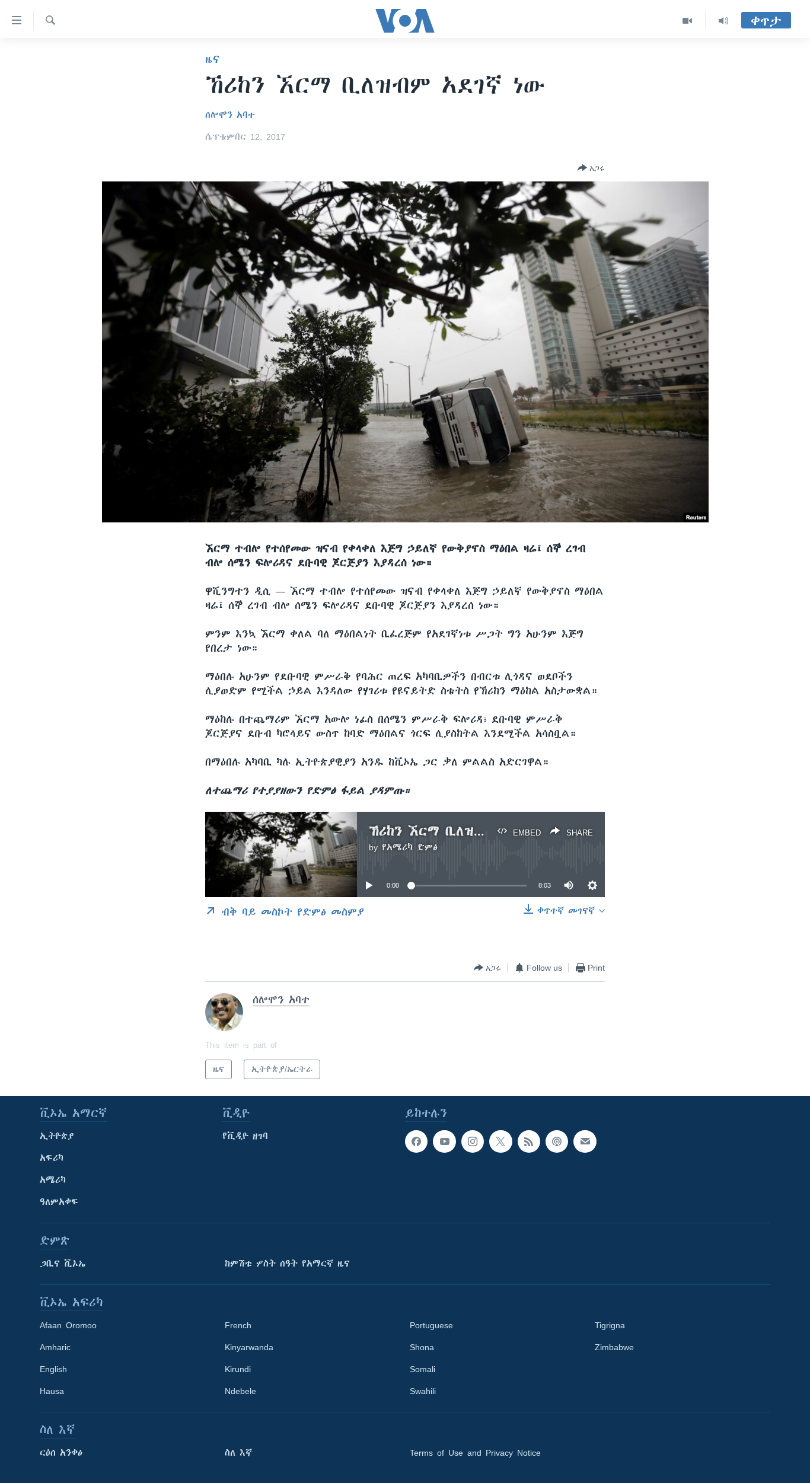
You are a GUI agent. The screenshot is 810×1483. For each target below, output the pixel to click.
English (53, 1369)
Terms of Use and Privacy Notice (475, 1452)
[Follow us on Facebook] (416, 1141)
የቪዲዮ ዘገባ (245, 1136)
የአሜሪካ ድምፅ (410, 847)
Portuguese (431, 1325)
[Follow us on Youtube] (444, 1141)
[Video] (687, 21)
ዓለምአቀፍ (59, 1202)
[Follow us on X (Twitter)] (500, 1141)
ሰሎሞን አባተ (230, 115)
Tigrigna (610, 1325)
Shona (422, 1347)
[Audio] (723, 21)
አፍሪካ (51, 1158)
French (238, 1325)
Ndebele (240, 1391)
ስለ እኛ (238, 1452)
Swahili (423, 1391)
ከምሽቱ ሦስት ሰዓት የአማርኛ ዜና (287, 1263)
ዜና (212, 59)
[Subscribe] (584, 1141)
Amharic (55, 1347)
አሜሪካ (53, 1180)
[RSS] (529, 1141)
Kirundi (238, 1369)
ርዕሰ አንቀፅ (61, 1452)
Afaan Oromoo (68, 1325)
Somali (422, 1369)
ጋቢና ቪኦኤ (62, 1263)
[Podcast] (557, 1141)
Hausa (52, 1391)
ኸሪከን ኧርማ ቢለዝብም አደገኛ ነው (464, 831)
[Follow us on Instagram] (472, 1141)
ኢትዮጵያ (57, 1136)
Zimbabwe (614, 1347)
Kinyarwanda (249, 1347)
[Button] (591, 168)
